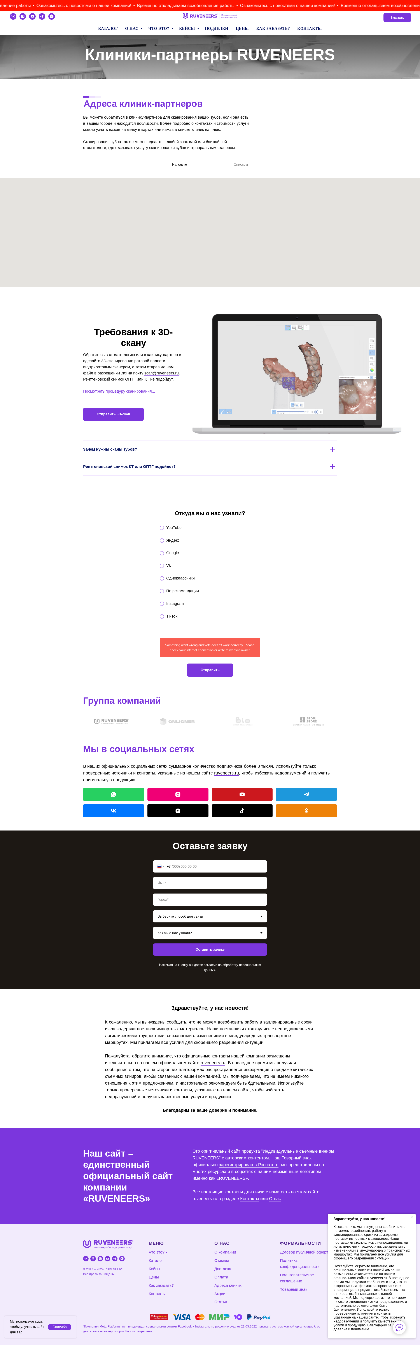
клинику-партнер (162, 355)
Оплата (221, 1277)
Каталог (108, 28)
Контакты (309, 28)
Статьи (220, 1302)
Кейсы (187, 28)
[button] (64, 5)
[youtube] (32, 16)
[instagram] (22, 16)
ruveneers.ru (226, 773)
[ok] (93, 1258)
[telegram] (42, 16)
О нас (132, 28)
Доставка (222, 1269)
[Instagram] (177, 794)
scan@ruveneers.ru (161, 373)
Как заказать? (273, 28)
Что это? (159, 28)
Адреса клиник (228, 1285)
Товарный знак (293, 1289)
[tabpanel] (210, 237)
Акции (219, 1294)
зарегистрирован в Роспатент (248, 1164)
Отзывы (221, 1260)
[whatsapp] (51, 16)
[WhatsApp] (113, 794)
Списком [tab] (241, 164)
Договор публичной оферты (305, 1252)
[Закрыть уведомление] (412, 1217)
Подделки (216, 28)
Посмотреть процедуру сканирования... (119, 391)
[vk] (13, 16)
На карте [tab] (179, 164)
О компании (225, 1252)
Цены (242, 28)
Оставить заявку (210, 949)
